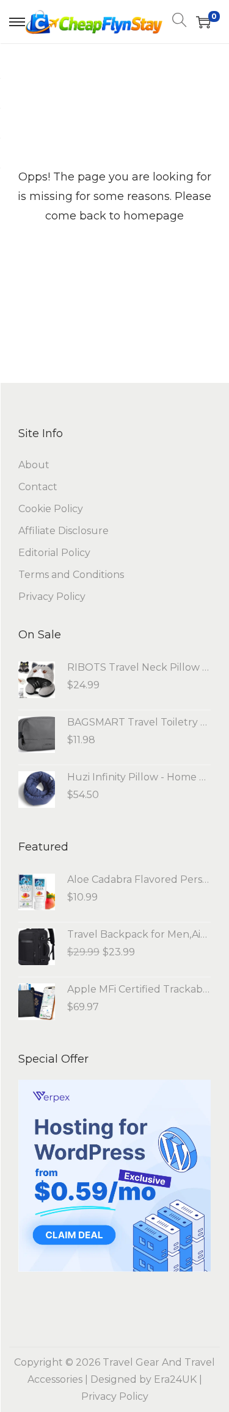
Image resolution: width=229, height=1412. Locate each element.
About (33, 465)
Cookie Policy (50, 509)
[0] (203, 22)
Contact (37, 487)
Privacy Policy (51, 596)
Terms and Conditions (71, 574)
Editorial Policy (54, 552)
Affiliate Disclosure (63, 531)
